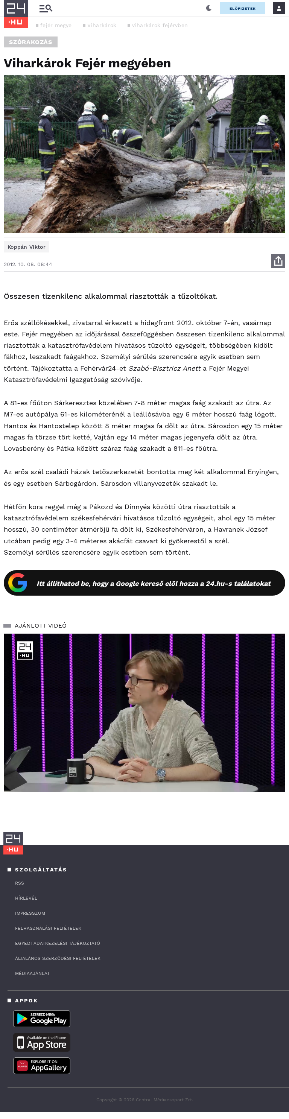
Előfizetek (243, 8)
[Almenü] (46, 8)
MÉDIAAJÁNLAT (32, 973)
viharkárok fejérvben (160, 25)
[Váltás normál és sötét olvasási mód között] (208, 8)
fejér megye (55, 25)
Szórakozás (30, 42)
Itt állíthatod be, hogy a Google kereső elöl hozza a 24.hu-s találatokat (154, 583)
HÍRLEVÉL (26, 898)
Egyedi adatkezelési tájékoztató (57, 943)
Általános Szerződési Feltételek (57, 958)
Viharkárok (101, 25)
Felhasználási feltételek (48, 928)
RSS (19, 883)
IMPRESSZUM (30, 913)
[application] (144, 713)
